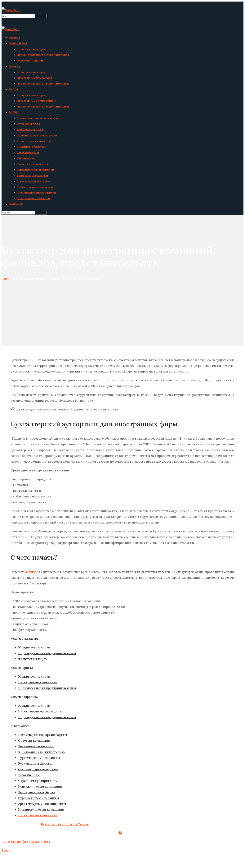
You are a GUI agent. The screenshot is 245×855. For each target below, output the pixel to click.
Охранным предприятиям (38, 781)
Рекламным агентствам (36, 763)
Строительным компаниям (38, 798)
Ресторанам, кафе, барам (36, 792)
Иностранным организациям (40, 711)
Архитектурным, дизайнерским (42, 804)
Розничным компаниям (36, 746)
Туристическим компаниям (39, 758)
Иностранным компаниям (37, 682)
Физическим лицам (32, 659)
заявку (30, 572)
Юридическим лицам (34, 647)
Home (5, 278)
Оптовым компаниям (34, 740)
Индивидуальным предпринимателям (47, 653)
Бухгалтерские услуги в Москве (65, 824)
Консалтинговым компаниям (40, 786)
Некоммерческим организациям (42, 735)
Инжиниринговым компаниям (41, 809)
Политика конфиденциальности (26, 842)
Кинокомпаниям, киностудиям (41, 752)
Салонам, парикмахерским (38, 769)
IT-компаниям (29, 775)
